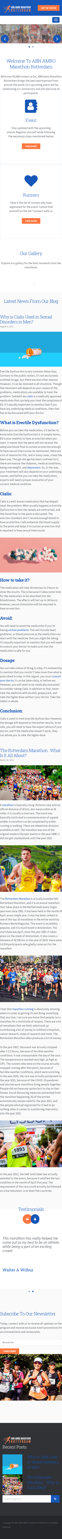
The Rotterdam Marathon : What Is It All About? (30, 753)
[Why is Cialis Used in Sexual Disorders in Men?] (31, 365)
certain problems (18, 631)
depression (33, 468)
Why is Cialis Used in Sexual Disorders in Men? (26, 320)
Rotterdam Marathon (17, 899)
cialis (30, 397)
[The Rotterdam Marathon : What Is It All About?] (31, 799)
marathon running (23, 1010)
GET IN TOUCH (48, 7)
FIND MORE (31, 221)
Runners (31, 196)
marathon (8, 806)
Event (31, 121)
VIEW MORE (31, 147)
